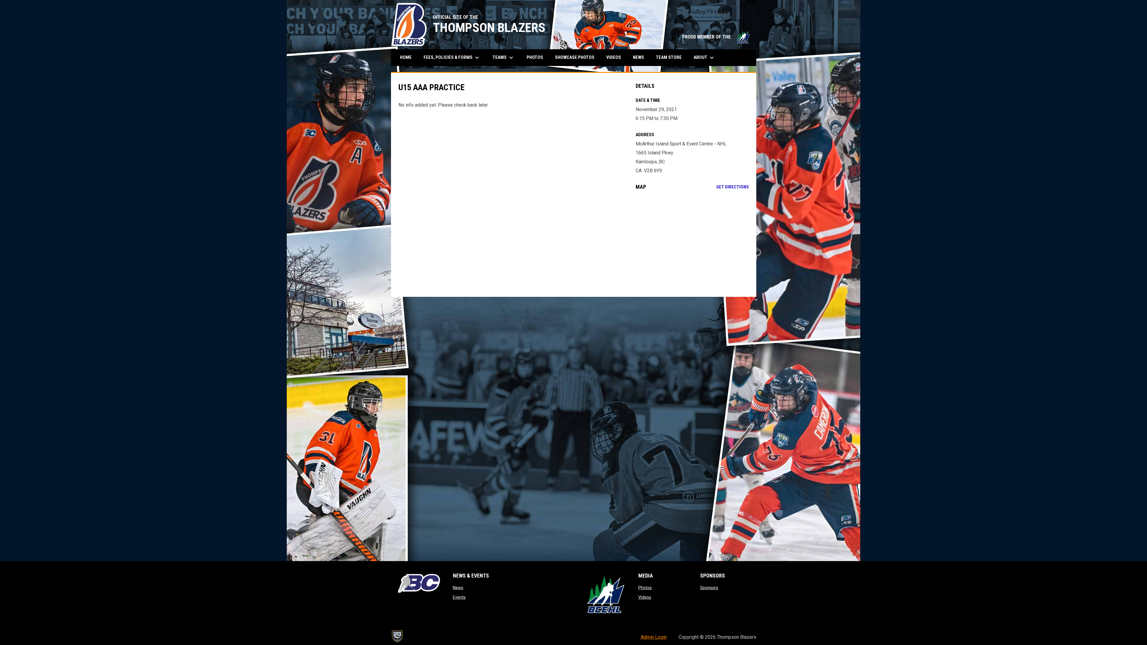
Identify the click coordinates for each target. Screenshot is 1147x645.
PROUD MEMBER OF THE (716, 37)
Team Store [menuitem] (671, 57)
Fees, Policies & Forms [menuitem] (452, 57)
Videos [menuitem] (613, 57)
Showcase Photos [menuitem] (577, 57)
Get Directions (732, 187)
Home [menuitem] (406, 57)
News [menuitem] (638, 57)
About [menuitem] (704, 57)
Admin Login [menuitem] (654, 637)
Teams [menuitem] (504, 57)
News (458, 587)
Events (459, 597)
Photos (645, 587)
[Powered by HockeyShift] (397, 636)
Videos (644, 597)
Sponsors (709, 587)
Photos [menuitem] (535, 57)
